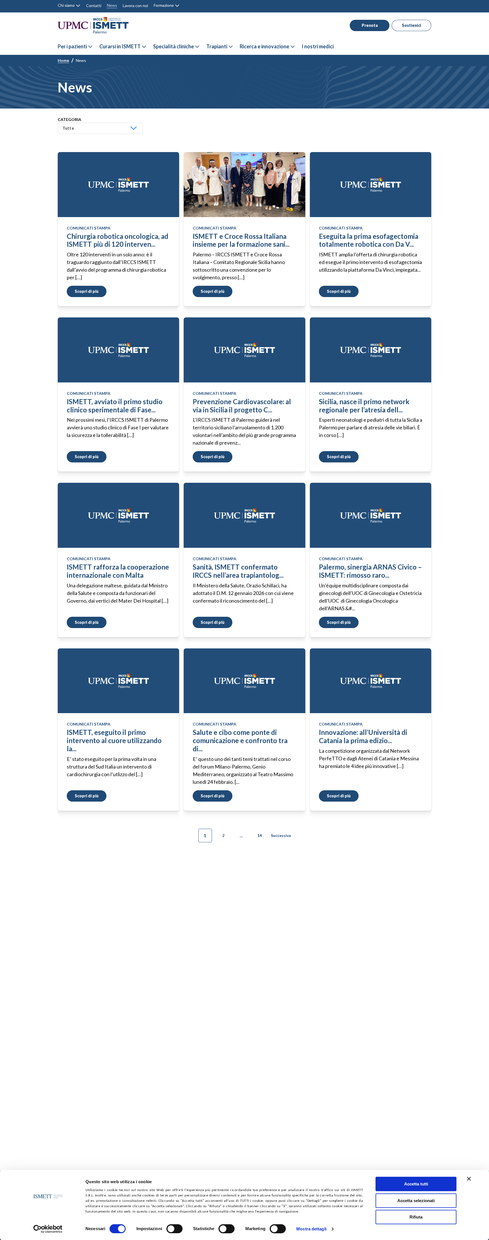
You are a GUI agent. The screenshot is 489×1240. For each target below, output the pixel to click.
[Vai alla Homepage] (93, 25)
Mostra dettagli (311, 1229)
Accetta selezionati (416, 1200)
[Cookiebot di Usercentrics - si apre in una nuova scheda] (48, 1229)
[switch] (174, 1228)
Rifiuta (415, 1217)
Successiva (281, 836)
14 (259, 836)
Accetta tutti (416, 1183)
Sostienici (411, 25)
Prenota (370, 25)
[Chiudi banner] (469, 1179)
